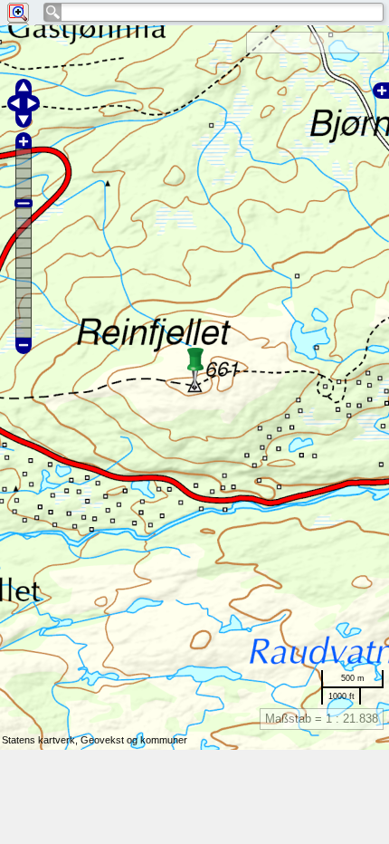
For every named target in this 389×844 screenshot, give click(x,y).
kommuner (163, 739)
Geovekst (102, 739)
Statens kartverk (38, 739)
